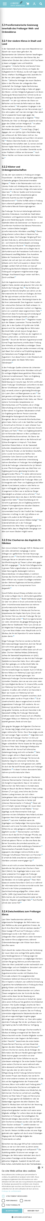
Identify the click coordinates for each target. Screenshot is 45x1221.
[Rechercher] (41, 4)
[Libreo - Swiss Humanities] (18, 4)
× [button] (42, 1167)
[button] (27, 4)
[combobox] (39, 1167)
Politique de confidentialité (11, 1191)
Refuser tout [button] (33, 1211)
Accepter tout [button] (12, 1211)
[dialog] (22, 1193)
